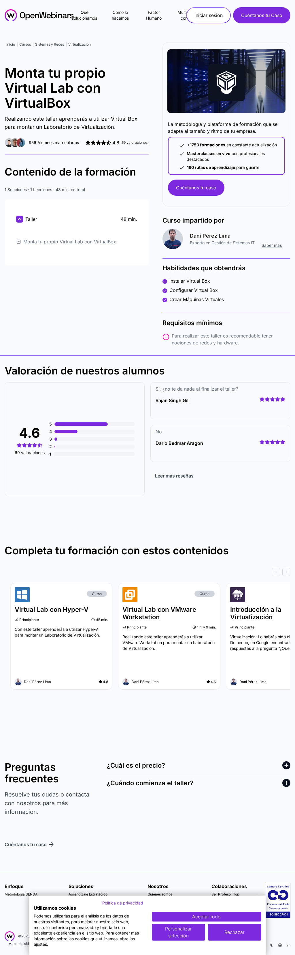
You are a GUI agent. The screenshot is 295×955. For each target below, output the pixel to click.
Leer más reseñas (174, 476)
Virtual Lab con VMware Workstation (159, 613)
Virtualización (79, 44)
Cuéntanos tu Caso (261, 15)
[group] (147, 572)
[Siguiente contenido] (286, 572)
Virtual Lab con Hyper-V (51, 609)
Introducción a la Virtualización (255, 613)
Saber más (272, 245)
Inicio (10, 44)
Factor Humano (154, 15)
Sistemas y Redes (49, 44)
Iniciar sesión (208, 15)
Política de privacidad (122, 902)
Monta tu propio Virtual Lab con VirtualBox (69, 242)
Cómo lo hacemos (120, 15)
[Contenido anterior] (276, 572)
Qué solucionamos (84, 15)
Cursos (25, 44)
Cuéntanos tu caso (196, 188)
